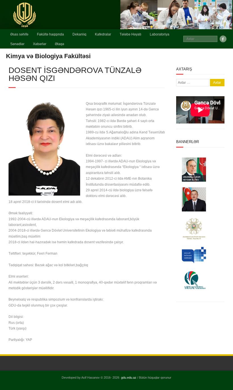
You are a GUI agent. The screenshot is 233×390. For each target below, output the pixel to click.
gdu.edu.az (128, 377)
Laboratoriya (159, 34)
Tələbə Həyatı (130, 34)
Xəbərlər (39, 44)
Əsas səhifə (19, 34)
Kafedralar (103, 34)
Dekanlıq (79, 34)
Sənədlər (17, 44)
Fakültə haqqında (50, 34)
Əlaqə (59, 44)
